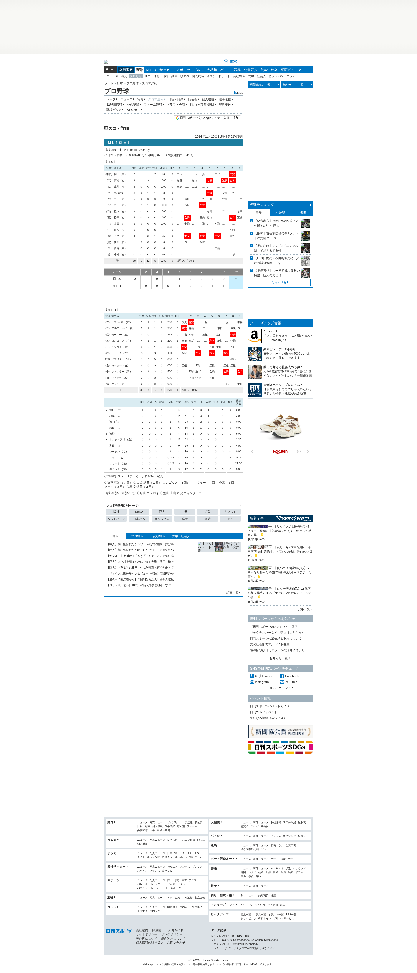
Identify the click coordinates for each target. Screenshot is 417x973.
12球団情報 (114, 104)
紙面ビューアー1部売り (279, 349)
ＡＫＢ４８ (277, 868)
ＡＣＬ (141, 857)
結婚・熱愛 (264, 872)
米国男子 (197, 907)
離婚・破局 (279, 872)
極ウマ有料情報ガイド (254, 849)
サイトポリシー (146, 934)
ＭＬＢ (151, 70)
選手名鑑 (225, 99)
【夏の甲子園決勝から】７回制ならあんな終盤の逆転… (141, 579)
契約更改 (225, 104)
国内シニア (156, 911)
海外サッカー (116, 866)
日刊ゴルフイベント (263, 712)
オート (291, 859)
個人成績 (198, 76)
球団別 (211, 76)
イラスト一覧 (276, 914)
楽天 (185, 519)
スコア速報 (152, 76)
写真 (124, 76)
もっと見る (278, 282)
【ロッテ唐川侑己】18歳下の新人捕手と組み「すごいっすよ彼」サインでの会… (279, 593)
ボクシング (289, 836)
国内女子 (185, 907)
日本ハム (139, 519)
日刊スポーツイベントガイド (270, 706)
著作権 (230, 964)
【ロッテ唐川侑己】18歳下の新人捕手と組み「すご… (140, 585)
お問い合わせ (176, 942)
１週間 (301, 212)
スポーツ (183, 70)
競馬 (237, 70)
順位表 (184, 76)
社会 (274, 70)
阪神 (116, 511)
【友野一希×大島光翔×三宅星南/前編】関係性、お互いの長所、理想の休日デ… (280, 551)
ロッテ (230, 519)
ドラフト (224, 76)
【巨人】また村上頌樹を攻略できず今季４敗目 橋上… (141, 561)
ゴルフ (198, 70)
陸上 (169, 880)
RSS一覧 (291, 914)
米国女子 (142, 911)
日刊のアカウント (278, 688)
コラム (291, 76)
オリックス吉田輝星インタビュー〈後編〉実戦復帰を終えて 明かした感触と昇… (279, 531)
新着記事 (257, 518)
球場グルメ (114, 109)
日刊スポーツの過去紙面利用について (276, 638)
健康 (273, 895)
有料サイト (264, 918)
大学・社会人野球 (160, 830)
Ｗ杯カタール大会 (172, 857)
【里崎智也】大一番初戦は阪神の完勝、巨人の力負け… (277, 273)
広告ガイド (175, 930)
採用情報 (158, 930)
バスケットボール (147, 888)
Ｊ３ (196, 853)
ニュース (112, 76)
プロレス (276, 836)
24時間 (280, 212)
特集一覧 (246, 914)
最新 (259, 212)
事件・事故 (247, 876)
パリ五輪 (187, 897)
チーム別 (200, 857)
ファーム (192, 826)
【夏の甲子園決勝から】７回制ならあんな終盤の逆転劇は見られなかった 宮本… (281, 572)
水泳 (177, 880)
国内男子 (172, 907)
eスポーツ (247, 905)
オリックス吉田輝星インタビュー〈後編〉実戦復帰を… (141, 573)
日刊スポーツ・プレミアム (281, 385)
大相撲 (212, 70)
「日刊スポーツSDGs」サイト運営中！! (277, 626)
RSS (240, 92)
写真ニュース (157, 822)
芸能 (264, 70)
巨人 (162, 511)
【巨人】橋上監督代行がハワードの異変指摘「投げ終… (141, 544)
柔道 (184, 880)
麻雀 (282, 905)
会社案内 (142, 930)
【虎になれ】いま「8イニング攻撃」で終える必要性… (276, 248)
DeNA (139, 511)
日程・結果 (169, 76)
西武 (208, 519)
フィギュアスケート (179, 884)
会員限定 (126, 70)
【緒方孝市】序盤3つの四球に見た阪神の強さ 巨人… (276, 223)
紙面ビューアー (293, 70)
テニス (193, 880)
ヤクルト (230, 511)
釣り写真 (263, 895)
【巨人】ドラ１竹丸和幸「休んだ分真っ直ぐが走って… (141, 567)
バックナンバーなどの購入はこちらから (277, 632)
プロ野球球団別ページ (122, 505)
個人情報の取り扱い (149, 942)
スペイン (142, 870)
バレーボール (145, 884)
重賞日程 (291, 845)
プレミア (197, 866)
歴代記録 (133, 104)
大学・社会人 (257, 76)
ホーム (111, 69)
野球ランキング (262, 205)
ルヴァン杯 (153, 857)
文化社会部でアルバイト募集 (270, 644)
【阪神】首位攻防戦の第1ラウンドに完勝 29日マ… (276, 236)
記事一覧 (232, 592)
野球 (139, 70)
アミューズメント (223, 905)
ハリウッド (299, 868)
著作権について (146, 938)
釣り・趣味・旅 (221, 895)
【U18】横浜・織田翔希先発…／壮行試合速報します (276, 260)
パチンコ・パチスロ (266, 905)
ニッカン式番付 (259, 826)
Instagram (262, 682)
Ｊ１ (182, 853)
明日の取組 (289, 822)
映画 (290, 872)
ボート (274, 859)
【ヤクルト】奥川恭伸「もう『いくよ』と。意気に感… (141, 556)
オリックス (162, 519)
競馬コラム (277, 845)
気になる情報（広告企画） (268, 718)
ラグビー (160, 884)
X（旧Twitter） (265, 676)
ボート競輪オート (223, 858)
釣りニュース (248, 895)
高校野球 (239, 76)
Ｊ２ (189, 853)
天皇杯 (189, 857)
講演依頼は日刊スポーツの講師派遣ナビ (277, 650)
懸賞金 (244, 826)
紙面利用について (173, 938)
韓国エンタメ (248, 872)
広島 (208, 511)
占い (258, 876)
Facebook (292, 676)
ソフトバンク (116, 519)
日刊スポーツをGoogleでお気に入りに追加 (209, 118)
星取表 (302, 822)
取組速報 (276, 822)
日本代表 (172, 853)
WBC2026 (133, 109)
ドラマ (299, 872)
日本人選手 (173, 840)
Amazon (269, 331)
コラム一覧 (259, 914)
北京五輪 (200, 897)
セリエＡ (172, 866)
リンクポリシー (171, 934)
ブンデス (185, 866)
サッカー (166, 70)
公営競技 (251, 70)
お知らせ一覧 (279, 658)
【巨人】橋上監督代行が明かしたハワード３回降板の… (141, 550)
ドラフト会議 (176, 104)
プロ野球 (136, 76)
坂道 (288, 868)
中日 (185, 511)
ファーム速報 (153, 104)
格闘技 (302, 836)
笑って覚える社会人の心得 (281, 367)
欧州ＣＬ (167, 870)
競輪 (283, 859)
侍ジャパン (276, 76)
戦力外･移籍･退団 (202, 104)
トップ (111, 99)
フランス (155, 870)
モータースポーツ (170, 888)
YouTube (291, 682)
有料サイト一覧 (293, 84)
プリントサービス (283, 918)
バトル (225, 70)
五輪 (110, 897)
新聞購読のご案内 (261, 84)
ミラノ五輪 (173, 897)
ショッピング (248, 918)
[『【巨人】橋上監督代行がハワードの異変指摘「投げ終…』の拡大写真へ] (219, 563)
